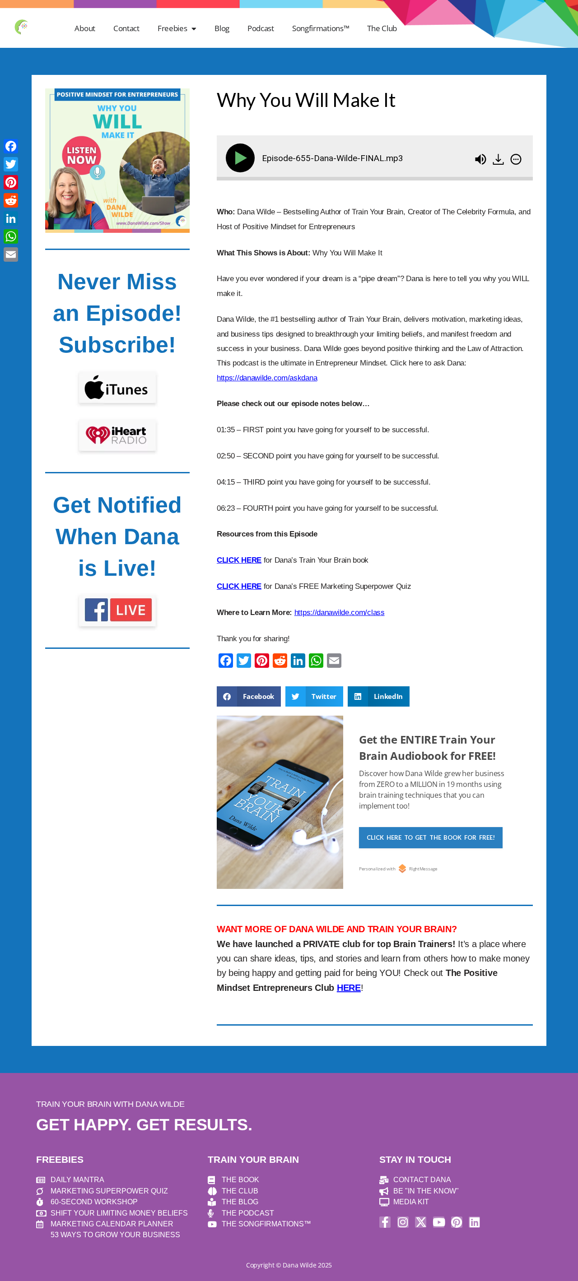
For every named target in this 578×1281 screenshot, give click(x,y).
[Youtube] (438, 1222)
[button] (249, 696)
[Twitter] (11, 164)
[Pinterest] (456, 1222)
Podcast (260, 28)
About (85, 28)
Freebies (172, 28)
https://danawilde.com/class (339, 612)
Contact (126, 28)
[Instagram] (403, 1222)
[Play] (242, 158)
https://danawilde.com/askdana (267, 378)
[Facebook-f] (385, 1222)
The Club (382, 28)
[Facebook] (11, 146)
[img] (516, 159)
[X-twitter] (420, 1222)
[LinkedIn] (11, 218)
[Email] (11, 254)
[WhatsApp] (11, 236)
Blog (221, 28)
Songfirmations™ (321, 28)
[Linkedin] (474, 1222)
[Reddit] (11, 200)
